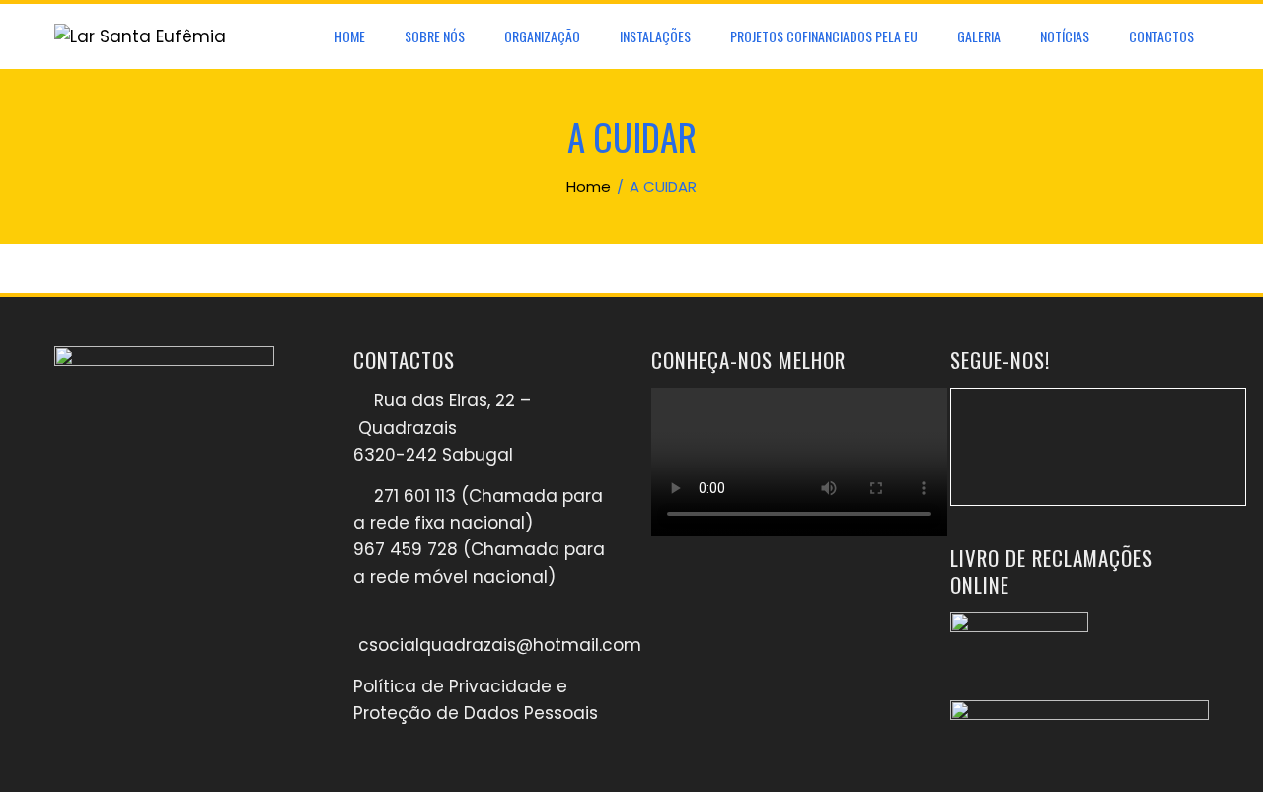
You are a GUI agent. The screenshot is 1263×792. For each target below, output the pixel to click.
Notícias (1064, 36)
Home (349, 36)
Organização (542, 36)
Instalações (655, 36)
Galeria (979, 36)
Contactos (1161, 36)
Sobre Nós (435, 36)
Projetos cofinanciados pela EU (824, 36)
